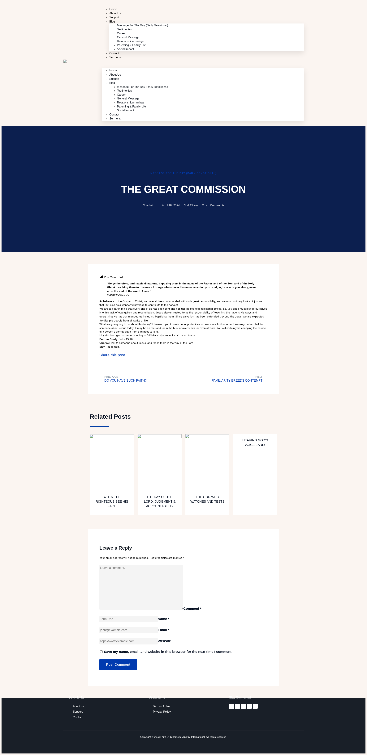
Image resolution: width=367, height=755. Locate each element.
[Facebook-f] (231, 706)
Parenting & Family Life (131, 45)
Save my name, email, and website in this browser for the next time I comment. (168, 652)
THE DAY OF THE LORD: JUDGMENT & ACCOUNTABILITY (159, 501)
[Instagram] (237, 706)
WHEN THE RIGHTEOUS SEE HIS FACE (112, 501)
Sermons (115, 57)
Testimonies (124, 29)
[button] (203, 64)
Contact (114, 114)
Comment (192, 608)
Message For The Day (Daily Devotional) (142, 25)
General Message (128, 37)
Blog (112, 21)
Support (114, 78)
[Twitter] (243, 706)
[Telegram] (249, 706)
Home (113, 70)
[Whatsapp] (255, 706)
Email (163, 630)
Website (164, 641)
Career (121, 33)
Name (163, 619)
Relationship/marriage (130, 41)
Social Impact (125, 49)
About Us (115, 74)
